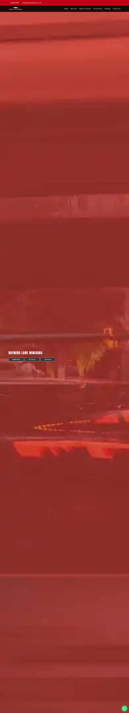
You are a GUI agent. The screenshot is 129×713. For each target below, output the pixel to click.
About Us (74, 9)
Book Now (48, 359)
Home (66, 9)
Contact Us (116, 9)
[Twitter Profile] (119, 3)
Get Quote (32, 359)
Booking (107, 9)
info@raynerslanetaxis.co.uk (32, 3)
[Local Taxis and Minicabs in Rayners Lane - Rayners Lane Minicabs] (16, 8)
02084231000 (14, 3)
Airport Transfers (85, 9)
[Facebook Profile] (117, 3)
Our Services (98, 9)
